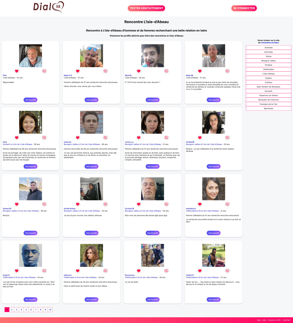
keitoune (68, 275)
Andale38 (190, 142)
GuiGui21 (190, 275)
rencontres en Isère (270, 42)
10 (50, 309)
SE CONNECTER (244, 8)
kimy (5, 142)
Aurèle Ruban (70, 208)
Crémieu (268, 82)
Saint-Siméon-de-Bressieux (268, 87)
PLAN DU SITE (274, 320)
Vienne (268, 56)
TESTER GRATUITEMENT (146, 8)
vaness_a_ (129, 142)
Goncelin (268, 91)
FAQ (258, 320)
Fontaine (268, 65)
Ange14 (6, 275)
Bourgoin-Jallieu (269, 60)
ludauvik (67, 142)
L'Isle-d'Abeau (269, 74)
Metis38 (189, 75)
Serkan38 (7, 208)
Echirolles (268, 52)
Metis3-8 (68, 75)
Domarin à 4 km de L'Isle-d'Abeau (17, 144)
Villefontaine (268, 69)
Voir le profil (30, 100)
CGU (264, 320)
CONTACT (286, 320)
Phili (5, 75)
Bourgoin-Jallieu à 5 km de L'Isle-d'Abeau (82, 144)
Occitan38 (129, 208)
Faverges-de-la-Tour (268, 104)
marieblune (191, 208)
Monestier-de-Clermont (268, 100)
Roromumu (130, 275)
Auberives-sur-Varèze (268, 95)
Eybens (268, 78)
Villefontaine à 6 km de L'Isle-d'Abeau (202, 211)
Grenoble (269, 47)
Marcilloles (268, 108)
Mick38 (128, 75)
